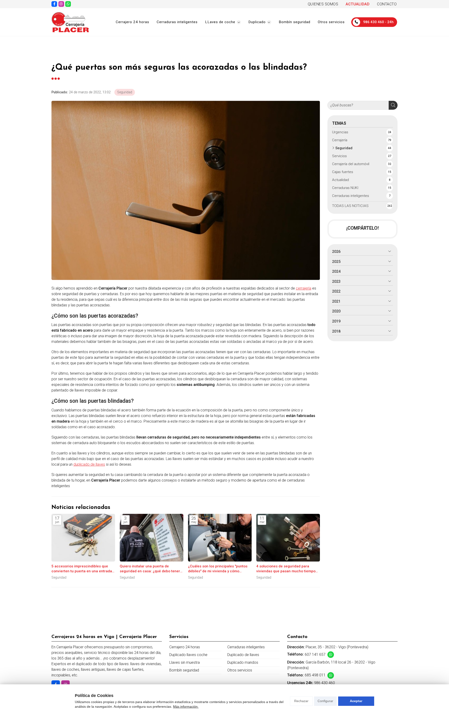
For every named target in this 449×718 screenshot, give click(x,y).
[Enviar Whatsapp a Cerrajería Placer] (68, 4)
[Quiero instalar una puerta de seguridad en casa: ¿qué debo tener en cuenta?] (151, 538)
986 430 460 (324, 683)
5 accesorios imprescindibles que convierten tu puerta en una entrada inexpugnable (81, 569)
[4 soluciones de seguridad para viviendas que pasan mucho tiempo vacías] (288, 538)
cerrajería (303, 288)
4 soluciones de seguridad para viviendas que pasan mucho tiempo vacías (285, 569)
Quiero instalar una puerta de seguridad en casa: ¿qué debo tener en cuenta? (150, 569)
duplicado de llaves (89, 464)
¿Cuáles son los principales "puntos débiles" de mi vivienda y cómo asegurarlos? (217, 569)
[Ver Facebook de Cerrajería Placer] (54, 4)
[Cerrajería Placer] (70, 22)
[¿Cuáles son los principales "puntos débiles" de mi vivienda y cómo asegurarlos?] (220, 538)
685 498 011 (315, 675)
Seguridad (124, 92)
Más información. (186, 706)
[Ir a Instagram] (61, 4)
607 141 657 (315, 654)
